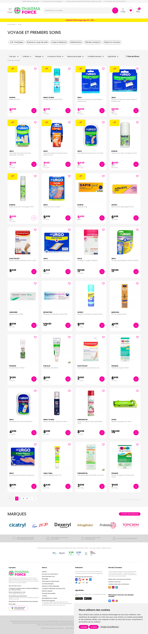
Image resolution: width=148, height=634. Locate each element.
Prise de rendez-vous (48, 576)
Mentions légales (47, 591)
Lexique (44, 571)
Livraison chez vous (114, 581)
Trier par (12, 56)
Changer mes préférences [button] (110, 627)
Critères (25, 56)
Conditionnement (94, 56)
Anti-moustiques (16, 42)
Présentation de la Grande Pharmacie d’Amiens (23, 601)
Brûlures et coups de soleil (37, 42)
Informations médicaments (50, 581)
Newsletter (45, 579)
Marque (38, 56)
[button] (10, 10)
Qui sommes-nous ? (15, 586)
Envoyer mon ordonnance (50, 574)
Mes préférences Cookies (49, 598)
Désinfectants (75, 42)
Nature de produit (74, 56)
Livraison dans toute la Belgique (52, 1)
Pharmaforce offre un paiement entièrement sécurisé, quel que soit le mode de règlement (89, 572)
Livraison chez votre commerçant (118, 584)
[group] (17, 525)
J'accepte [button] (83, 627)
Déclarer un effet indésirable (50, 586)
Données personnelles (48, 593)
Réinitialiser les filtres (14, 60)
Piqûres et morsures (112, 42)
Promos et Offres (54, 56)
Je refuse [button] (94, 627)
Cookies (44, 596)
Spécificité (112, 56)
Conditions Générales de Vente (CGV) (53, 588)
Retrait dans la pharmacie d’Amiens (119, 579)
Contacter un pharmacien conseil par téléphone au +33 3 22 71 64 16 (23, 589)
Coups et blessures (58, 42)
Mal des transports (92, 42)
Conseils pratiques (48, 583)
